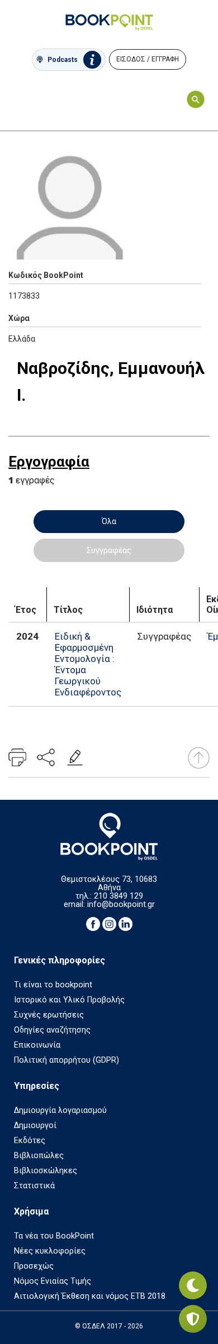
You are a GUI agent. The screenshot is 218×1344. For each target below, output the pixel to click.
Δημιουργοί (35, 1125)
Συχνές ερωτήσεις (49, 1015)
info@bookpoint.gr (121, 904)
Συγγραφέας (109, 550)
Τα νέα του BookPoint (54, 1236)
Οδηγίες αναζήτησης (52, 1030)
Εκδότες (29, 1140)
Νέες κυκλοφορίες (50, 1251)
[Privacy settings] (193, 1319)
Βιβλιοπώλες (39, 1155)
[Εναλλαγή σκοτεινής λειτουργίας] (193, 1285)
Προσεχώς (34, 1266)
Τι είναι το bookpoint (53, 985)
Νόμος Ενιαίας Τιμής (52, 1281)
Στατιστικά (34, 1186)
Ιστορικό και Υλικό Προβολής (69, 1000)
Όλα (109, 521)
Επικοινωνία (37, 1045)
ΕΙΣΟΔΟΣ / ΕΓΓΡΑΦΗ (147, 59)
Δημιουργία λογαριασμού (60, 1110)
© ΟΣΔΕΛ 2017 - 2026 (109, 1326)
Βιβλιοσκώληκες (45, 1170)
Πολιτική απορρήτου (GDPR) (66, 1060)
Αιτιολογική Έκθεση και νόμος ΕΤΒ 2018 (89, 1296)
